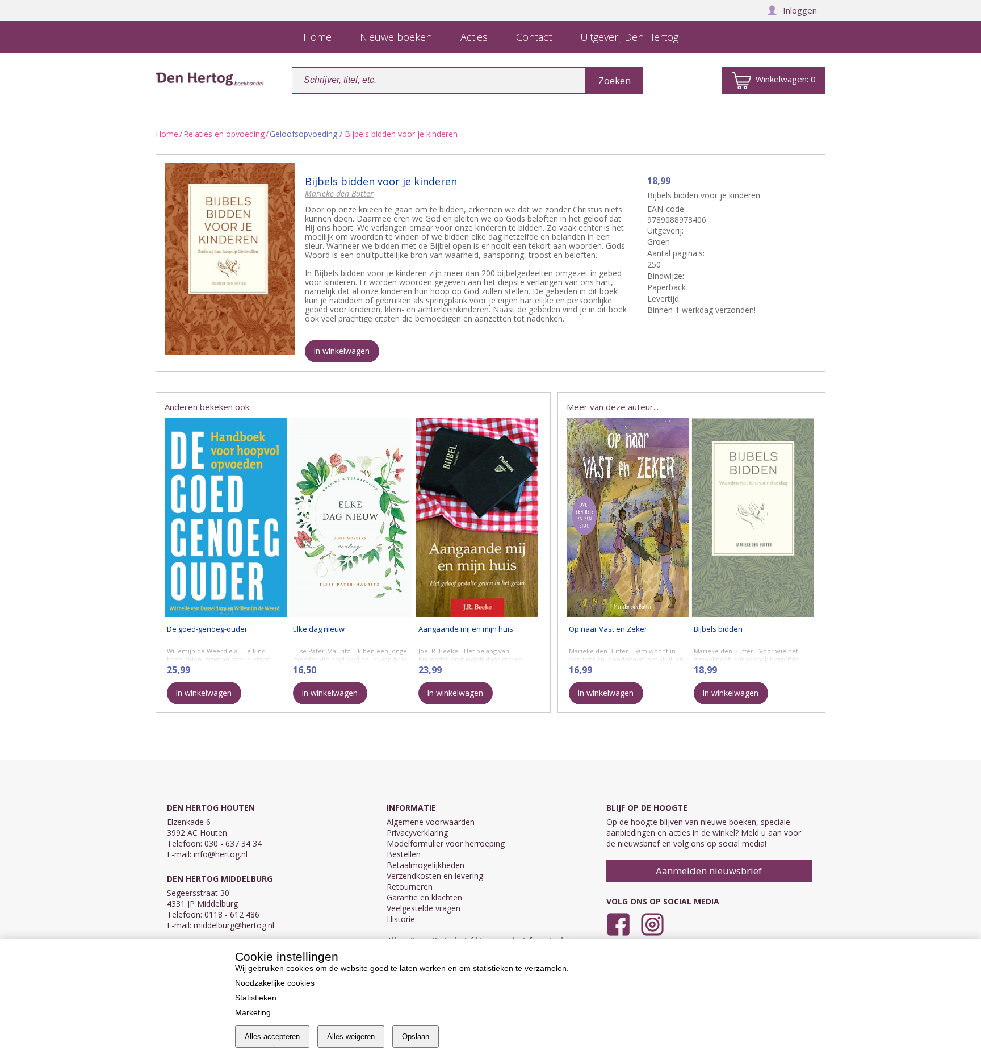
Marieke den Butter (339, 193)
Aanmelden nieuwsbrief (709, 870)
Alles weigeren (351, 1036)
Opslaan (415, 1036)
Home (167, 133)
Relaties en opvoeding (224, 133)
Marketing (253, 1012)
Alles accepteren (272, 1036)
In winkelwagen (341, 350)
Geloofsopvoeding (303, 133)
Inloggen (800, 10)
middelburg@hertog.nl (234, 925)
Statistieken (255, 997)
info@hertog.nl (221, 854)
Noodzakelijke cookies (275, 982)
